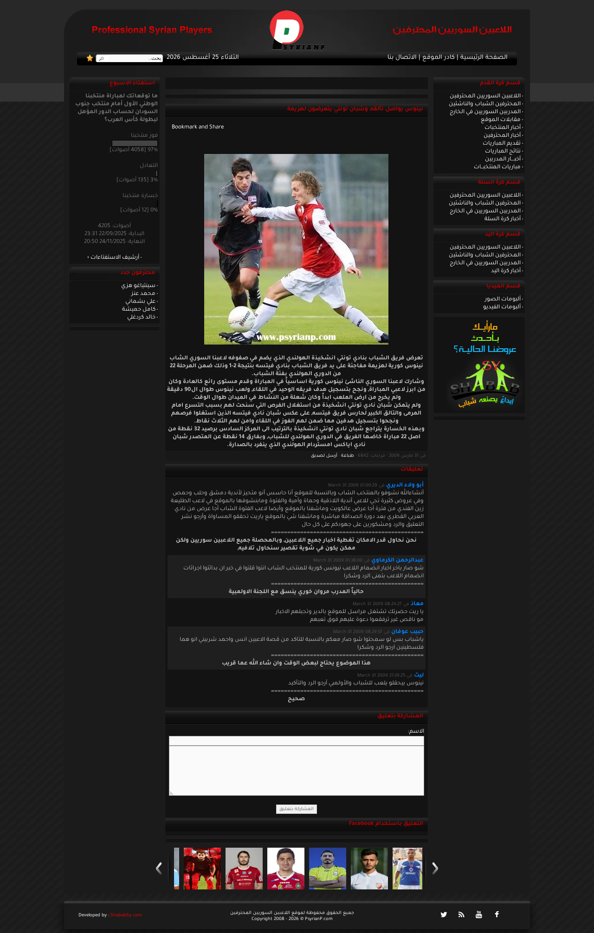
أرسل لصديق (324, 456)
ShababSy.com (126, 915)
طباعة (347, 456)
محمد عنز (143, 294)
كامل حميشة (138, 310)
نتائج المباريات (503, 151)
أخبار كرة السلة (502, 219)
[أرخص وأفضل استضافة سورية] (484, 410)
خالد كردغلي (141, 317)
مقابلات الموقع (501, 120)
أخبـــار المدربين (503, 159)
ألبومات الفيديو (502, 307)
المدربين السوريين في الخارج (485, 112)
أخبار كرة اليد (506, 271)
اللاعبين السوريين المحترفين (485, 96)
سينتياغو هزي (138, 286)
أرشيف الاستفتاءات (114, 258)
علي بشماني (140, 302)
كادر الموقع (438, 58)
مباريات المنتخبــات (497, 167)
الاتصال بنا (402, 58)
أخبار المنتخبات (502, 128)
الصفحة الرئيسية (484, 58)
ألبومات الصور (503, 299)
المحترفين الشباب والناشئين (485, 104)
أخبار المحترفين (502, 136)
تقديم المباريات (502, 144)
